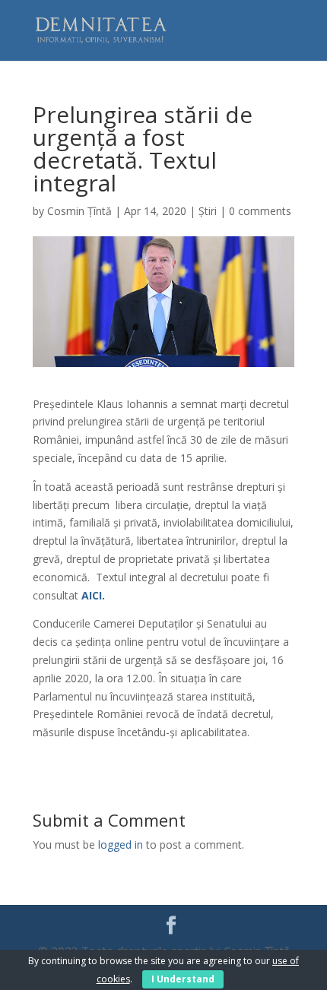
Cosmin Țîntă (79, 211)
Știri (207, 211)
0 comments (260, 211)
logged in (120, 844)
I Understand (182, 979)
